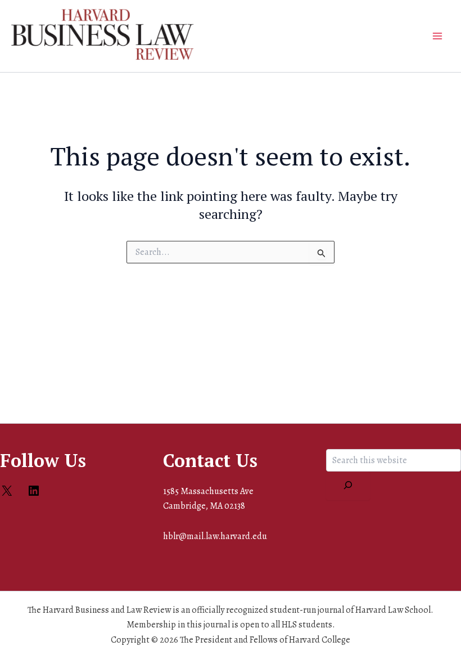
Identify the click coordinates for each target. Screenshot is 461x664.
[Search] (348, 486)
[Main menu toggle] (437, 36)
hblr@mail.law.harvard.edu (215, 536)
